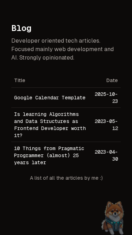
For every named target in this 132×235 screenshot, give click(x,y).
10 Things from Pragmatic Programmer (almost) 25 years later (49, 155)
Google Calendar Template (50, 97)
